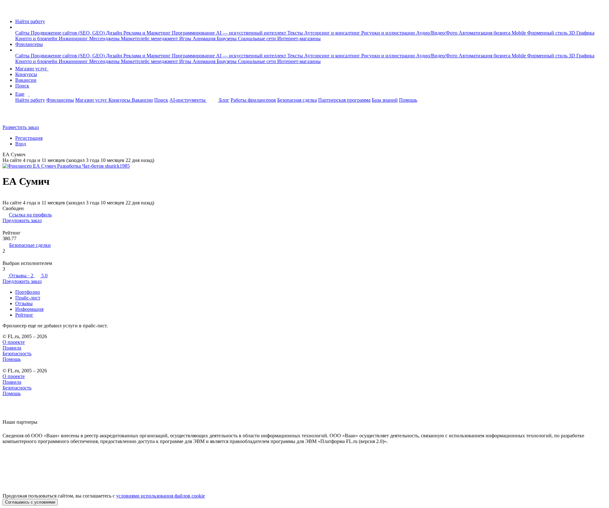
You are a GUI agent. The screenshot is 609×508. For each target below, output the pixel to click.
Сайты (23, 32)
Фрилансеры (29, 44)
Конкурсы (26, 74)
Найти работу (30, 21)
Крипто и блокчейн (37, 38)
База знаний (385, 100)
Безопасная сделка (297, 100)
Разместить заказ (21, 127)
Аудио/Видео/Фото (437, 32)
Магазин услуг (32, 68)
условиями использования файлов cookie (160, 495)
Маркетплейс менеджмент (150, 38)
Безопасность (17, 353)
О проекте (14, 342)
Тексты (295, 32)
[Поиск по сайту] (20, 116)
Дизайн (114, 32)
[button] (17, 27)
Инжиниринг (74, 38)
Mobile (519, 32)
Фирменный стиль (548, 32)
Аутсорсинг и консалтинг (332, 32)
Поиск (22, 85)
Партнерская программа (344, 100)
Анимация (205, 38)
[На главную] (8, 10)
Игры (186, 38)
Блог (224, 100)
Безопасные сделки (30, 245)
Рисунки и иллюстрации (388, 32)
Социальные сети (257, 38)
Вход (20, 143)
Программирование (194, 32)
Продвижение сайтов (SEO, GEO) (68, 32)
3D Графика (581, 32)
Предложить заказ (22, 220)
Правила (12, 347)
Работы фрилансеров (253, 100)
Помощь (408, 100)
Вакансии (25, 80)
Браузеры (227, 38)
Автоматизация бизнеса (485, 32)
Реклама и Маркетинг (147, 32)
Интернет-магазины (299, 38)
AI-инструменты (188, 100)
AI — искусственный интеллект (251, 32)
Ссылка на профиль (30, 214)
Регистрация (29, 138)
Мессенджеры (105, 38)
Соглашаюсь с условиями (30, 502)
